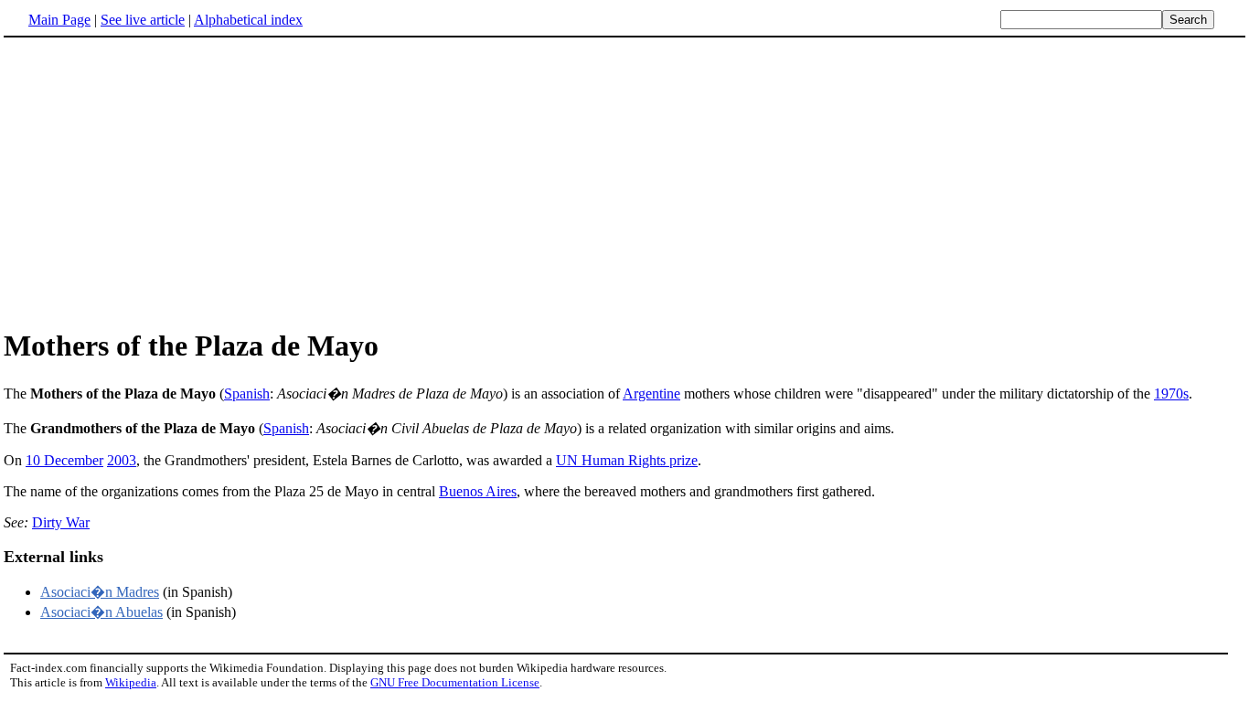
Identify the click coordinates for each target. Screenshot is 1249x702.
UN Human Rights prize (627, 460)
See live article (143, 19)
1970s (1171, 393)
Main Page (59, 19)
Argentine (651, 393)
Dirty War (61, 522)
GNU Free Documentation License (454, 682)
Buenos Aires (478, 491)
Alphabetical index (248, 19)
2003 (121, 460)
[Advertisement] (157, 182)
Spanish (247, 393)
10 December (64, 460)
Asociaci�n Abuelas (101, 612)
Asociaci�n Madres (99, 592)
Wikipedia (130, 682)
